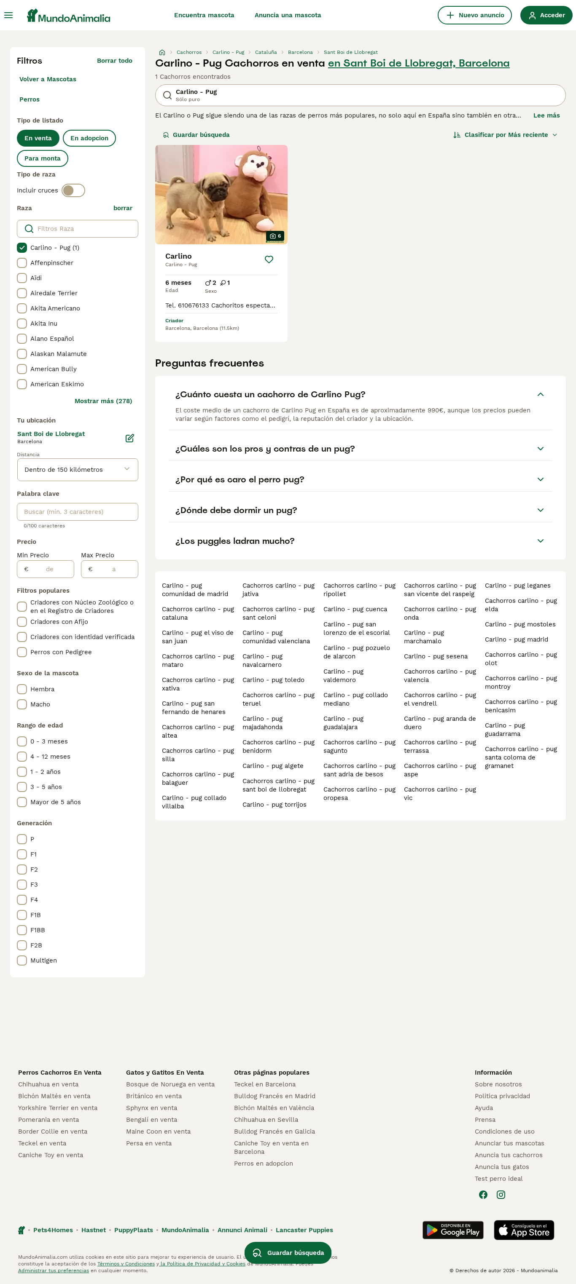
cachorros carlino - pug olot (521, 659)
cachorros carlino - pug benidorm (278, 746)
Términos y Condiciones (126, 1264)
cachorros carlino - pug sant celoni (278, 613)
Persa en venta (149, 1143)
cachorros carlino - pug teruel (278, 699)
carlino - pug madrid (516, 639)
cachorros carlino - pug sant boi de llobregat (278, 785)
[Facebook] (483, 1194)
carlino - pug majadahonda (262, 723)
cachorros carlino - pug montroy (521, 682)
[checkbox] (21, 247)
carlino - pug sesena (436, 656)
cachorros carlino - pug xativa (198, 684)
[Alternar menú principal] (8, 15)
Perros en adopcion (263, 1163)
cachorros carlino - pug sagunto (359, 746)
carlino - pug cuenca (355, 609)
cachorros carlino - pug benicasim (521, 706)
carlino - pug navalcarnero (262, 661)
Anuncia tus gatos (502, 1167)
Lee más (546, 115)
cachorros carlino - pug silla (198, 755)
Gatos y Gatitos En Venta (165, 1072)
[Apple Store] (524, 1230)
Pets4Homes (53, 1230)
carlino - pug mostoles (520, 624)
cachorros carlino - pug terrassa (440, 746)
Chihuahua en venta (48, 1084)
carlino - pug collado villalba (194, 802)
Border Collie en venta (52, 1131)
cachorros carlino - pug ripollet (359, 590)
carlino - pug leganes (518, 585)
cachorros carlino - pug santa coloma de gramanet (521, 757)
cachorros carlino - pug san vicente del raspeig (440, 590)
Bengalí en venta (151, 1120)
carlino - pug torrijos (274, 804)
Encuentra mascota (204, 15)
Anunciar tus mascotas (509, 1143)
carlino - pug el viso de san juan (198, 637)
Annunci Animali (242, 1230)
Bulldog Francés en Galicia (274, 1131)
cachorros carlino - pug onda (440, 613)
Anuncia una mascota (288, 15)
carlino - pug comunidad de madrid (195, 590)
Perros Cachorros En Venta (60, 1072)
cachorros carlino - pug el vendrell (440, 699)
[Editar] (129, 438)
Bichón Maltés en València (274, 1108)
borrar (122, 208)
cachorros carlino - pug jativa (278, 590)
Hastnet (93, 1230)
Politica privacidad (502, 1096)
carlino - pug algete (273, 766)
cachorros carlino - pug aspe (440, 770)
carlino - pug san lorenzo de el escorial (356, 629)
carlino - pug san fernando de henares (194, 708)
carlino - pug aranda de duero (440, 723)
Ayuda (484, 1108)
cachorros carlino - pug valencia (440, 676)
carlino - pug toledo (273, 680)
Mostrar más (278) (103, 401)
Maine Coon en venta (158, 1131)
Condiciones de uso (505, 1131)
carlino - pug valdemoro (343, 676)
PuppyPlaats (133, 1230)
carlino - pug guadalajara (343, 723)
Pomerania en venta (48, 1120)
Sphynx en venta (151, 1108)
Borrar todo (114, 60)
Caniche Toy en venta (50, 1155)
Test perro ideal (499, 1178)
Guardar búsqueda (201, 135)
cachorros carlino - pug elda (521, 605)
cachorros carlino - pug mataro (198, 661)
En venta (38, 138)
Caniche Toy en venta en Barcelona (271, 1148)
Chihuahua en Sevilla (266, 1120)
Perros (29, 99)
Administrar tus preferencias (53, 1270)
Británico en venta (154, 1096)
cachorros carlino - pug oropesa (359, 794)
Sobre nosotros (498, 1084)
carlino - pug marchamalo (424, 637)
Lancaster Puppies (304, 1230)
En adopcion (89, 138)
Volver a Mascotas (47, 79)
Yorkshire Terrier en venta (57, 1108)
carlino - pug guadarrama (505, 730)
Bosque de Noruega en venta (170, 1084)
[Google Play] (453, 1230)
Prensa (485, 1120)
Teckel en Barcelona (265, 1084)
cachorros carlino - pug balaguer (198, 778)
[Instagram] (501, 1194)
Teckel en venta (42, 1143)
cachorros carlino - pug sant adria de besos (359, 770)
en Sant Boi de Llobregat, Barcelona (419, 63)
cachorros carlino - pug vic (440, 794)
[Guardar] (269, 259)
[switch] (73, 190)
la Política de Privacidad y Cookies (202, 1264)
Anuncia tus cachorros (509, 1155)
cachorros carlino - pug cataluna (198, 613)
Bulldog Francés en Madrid (274, 1096)
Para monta (42, 158)
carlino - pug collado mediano (355, 699)
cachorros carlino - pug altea (198, 731)
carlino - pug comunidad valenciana (276, 637)
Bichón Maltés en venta (54, 1096)
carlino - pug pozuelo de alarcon (356, 652)
